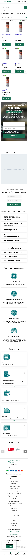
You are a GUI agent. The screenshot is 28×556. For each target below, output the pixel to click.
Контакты (14, 513)
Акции (14, 520)
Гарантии (14, 525)
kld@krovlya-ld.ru (14, 534)
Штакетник (14, 483)
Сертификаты (14, 522)
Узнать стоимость (14, 204)
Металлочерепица (14, 505)
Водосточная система (14, 500)
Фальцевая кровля (14, 488)
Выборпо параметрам (21, 17)
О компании (14, 510)
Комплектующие (14, 478)
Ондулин (14, 498)
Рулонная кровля (14, 481)
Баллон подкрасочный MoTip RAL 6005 (19, 35)
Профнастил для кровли (14, 486)
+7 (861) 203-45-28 (21, 1)
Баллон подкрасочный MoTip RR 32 (6, 90)
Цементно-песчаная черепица (14, 493)
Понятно (9, 546)
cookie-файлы (9, 544)
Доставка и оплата (14, 515)
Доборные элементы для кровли (14, 503)
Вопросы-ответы (14, 518)
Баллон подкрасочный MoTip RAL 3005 (6, 35)
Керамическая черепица (14, 496)
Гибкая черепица (14, 491)
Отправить (14, 135)
